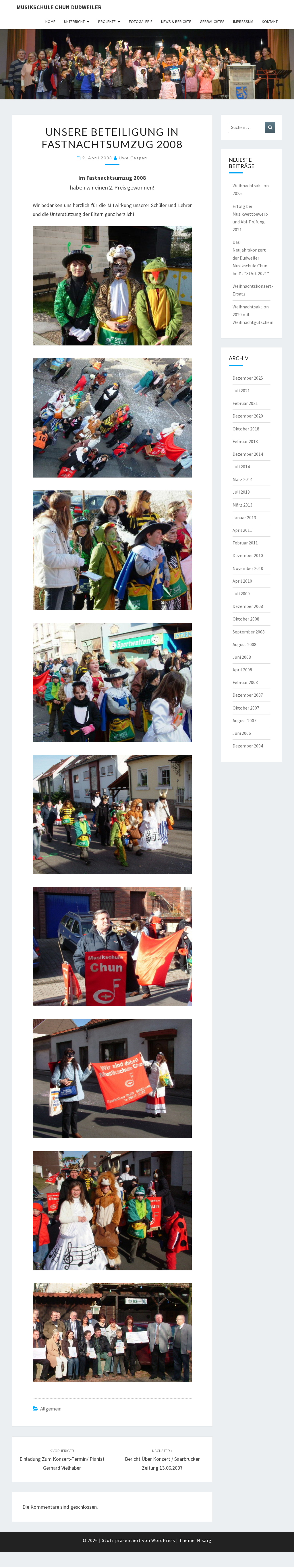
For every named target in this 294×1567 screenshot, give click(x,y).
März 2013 (242, 505)
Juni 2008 (242, 657)
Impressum (243, 21)
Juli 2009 (241, 593)
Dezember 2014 (248, 454)
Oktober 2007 (246, 708)
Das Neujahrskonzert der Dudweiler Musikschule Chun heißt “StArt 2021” (251, 257)
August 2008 (244, 644)
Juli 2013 (241, 492)
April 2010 (242, 581)
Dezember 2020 (248, 416)
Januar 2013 (244, 517)
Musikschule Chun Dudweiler (59, 7)
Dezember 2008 (248, 606)
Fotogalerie (140, 21)
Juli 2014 (241, 466)
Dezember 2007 (248, 695)
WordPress (163, 1540)
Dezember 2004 (248, 746)
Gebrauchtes (212, 21)
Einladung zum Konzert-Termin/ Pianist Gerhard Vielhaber (62, 1459)
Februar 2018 (245, 441)
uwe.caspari (133, 157)
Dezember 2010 (248, 555)
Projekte (107, 21)
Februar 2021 (245, 403)
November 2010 (248, 568)
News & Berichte (176, 21)
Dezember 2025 (248, 378)
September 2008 (249, 632)
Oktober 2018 (246, 429)
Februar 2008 (245, 682)
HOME (50, 21)
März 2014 (242, 479)
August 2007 (244, 720)
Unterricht (74, 21)
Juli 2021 (241, 390)
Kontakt (270, 21)
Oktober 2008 (246, 619)
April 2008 (242, 670)
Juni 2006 (242, 733)
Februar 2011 (245, 543)
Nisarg (204, 1540)
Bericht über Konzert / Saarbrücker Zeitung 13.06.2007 (162, 1459)
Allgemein (50, 1408)
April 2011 (242, 530)
